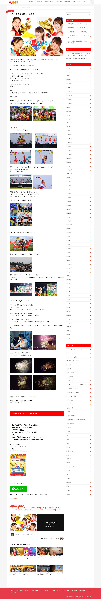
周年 (67, 435)
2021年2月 (69, 252)
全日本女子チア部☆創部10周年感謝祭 (75, 419)
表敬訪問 (68, 482)
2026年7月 (69, 68)
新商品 (68, 470)
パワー (43, 507)
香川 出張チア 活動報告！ (72, 58)
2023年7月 (69, 150)
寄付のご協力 (67, 1)
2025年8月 (69, 99)
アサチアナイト (70, 372)
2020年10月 (69, 268)
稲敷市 (53, 509)
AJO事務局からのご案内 (72, 361)
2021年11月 (69, 221)
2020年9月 (69, 272)
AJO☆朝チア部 (39, 1)
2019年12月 (69, 307)
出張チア (21, 505)
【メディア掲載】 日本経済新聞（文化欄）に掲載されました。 (77, 42)
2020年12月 (69, 260)
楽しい (48, 509)
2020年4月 (69, 291)
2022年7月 (69, 189)
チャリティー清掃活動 (72, 396)
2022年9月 (69, 181)
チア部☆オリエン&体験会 (72, 392)
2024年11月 (69, 115)
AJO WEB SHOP (76, 1)
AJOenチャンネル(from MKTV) (74, 349)
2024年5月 (69, 126)
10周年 (13, 507)
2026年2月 (69, 83)
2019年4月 (69, 338)
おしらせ (68, 364)
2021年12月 (69, 217)
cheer (21, 507)
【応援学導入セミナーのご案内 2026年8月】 (77, 24)
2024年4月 (69, 130)
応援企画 (68, 459)
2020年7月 (69, 279)
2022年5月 (69, 197)
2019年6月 (69, 330)
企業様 (68, 411)
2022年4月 (69, 201)
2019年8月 (69, 323)
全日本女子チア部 (70, 415)
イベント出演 (14, 505)
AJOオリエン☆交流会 (72, 357)
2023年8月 (69, 146)
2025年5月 (69, 103)
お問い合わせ (85, 1)
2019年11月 (69, 311)
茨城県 (13, 512)
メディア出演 (69, 400)
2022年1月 (69, 213)
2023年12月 (69, 138)
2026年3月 (69, 79)
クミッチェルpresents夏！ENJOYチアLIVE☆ (77, 384)
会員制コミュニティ (49, 1)
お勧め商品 (69, 368)
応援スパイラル (37, 509)
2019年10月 (69, 315)
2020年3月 (69, 295)
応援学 (68, 462)
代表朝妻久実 (69, 408)
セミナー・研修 (66, 590)
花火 (58, 509)
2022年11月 (69, 174)
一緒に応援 (59, 507)
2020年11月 (69, 264)
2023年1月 (69, 166)
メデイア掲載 (69, 404)
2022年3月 (69, 205)
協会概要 (31, 1)
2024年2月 (69, 134)
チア (39, 507)
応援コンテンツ (59, 1)
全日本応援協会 (15, 509)
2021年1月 (69, 256)
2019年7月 (69, 327)
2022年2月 (69, 209)
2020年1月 (69, 303)
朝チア (43, 509)
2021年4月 (69, 244)
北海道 (68, 431)
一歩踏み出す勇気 (51, 507)
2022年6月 (69, 193)
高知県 (68, 494)
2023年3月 (69, 158)
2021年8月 (69, 232)
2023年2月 (69, 162)
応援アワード (69, 451)
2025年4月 (69, 107)
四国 (67, 439)
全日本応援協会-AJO (77, 596)
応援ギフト (69, 455)
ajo (17, 507)
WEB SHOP (74, 590)
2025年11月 (69, 95)
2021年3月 (69, 248)
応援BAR (68, 447)
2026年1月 (69, 87)
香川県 (68, 490)
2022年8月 (69, 185)
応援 (30, 509)
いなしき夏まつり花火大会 (30, 507)
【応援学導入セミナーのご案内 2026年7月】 (77, 27)
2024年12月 (69, 111)
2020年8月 (69, 276)
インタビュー (69, 380)
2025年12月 (69, 91)
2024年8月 (69, 122)
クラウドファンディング (72, 388)
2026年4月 (69, 75)
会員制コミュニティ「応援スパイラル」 (34, 590)
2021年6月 (69, 240)
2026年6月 (69, 72)
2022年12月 (69, 170)
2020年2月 (69, 299)
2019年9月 (69, 319)
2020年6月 (69, 283)
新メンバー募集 (70, 466)
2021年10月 (69, 225)
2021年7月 (69, 236)
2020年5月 (69, 287)
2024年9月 (69, 119)
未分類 (68, 478)
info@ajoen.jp (13, 498)
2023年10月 (69, 142)
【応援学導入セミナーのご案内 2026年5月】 (77, 31)
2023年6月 (69, 154)
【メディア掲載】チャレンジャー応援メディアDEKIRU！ (77, 36)
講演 (67, 486)
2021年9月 (69, 228)
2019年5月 (69, 334)
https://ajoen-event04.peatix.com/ (18, 451)
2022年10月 (69, 177)
